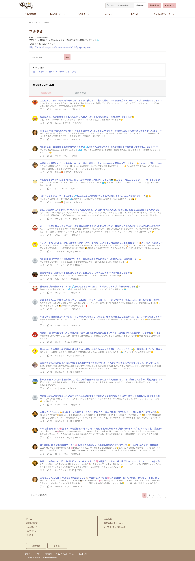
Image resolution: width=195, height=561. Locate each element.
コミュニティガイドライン (65, 554)
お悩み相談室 (30, 14)
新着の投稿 (46, 92)
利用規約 (48, 554)
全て (35, 71)
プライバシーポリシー (33, 554)
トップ (34, 22)
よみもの (134, 14)
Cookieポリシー (85, 554)
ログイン (169, 5)
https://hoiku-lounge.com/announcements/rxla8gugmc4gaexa (60, 47)
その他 (73, 71)
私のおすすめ (64, 71)
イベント (108, 14)
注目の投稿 (80, 92)
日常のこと (53, 71)
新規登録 (154, 5)
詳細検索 (139, 5)
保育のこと (43, 71)
